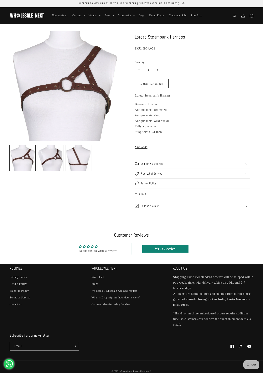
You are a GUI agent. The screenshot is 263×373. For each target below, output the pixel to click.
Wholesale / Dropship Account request (114, 290)
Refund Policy (18, 283)
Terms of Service (20, 297)
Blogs (94, 283)
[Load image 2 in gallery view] (51, 158)
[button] (78, 16)
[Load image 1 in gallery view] (23, 158)
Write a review (165, 248)
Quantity (140, 62)
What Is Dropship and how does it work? (116, 297)
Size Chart (141, 146)
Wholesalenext (126, 371)
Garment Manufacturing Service (110, 304)
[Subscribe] (74, 346)
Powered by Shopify (142, 371)
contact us (16, 304)
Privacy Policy (18, 277)
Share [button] (142, 193)
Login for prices (152, 83)
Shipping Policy (19, 290)
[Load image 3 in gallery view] (78, 158)
